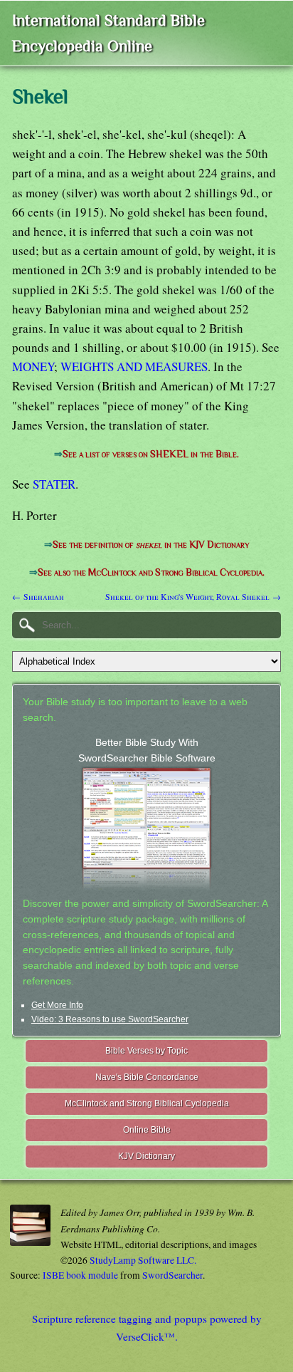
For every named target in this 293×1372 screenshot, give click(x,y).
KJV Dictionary (146, 1156)
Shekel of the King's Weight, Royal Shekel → (193, 596)
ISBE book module (80, 1275)
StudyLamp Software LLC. (143, 1260)
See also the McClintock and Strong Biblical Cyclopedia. (151, 572)
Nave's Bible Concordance (146, 1077)
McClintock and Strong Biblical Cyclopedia (147, 1103)
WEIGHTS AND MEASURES (134, 366)
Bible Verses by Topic (146, 1051)
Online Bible (147, 1130)
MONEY (33, 366)
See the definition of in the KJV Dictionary (151, 544)
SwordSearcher (172, 1275)
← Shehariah (38, 596)
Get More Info (57, 1005)
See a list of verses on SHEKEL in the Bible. (151, 454)
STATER (54, 484)
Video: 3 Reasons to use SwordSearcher (109, 1019)
